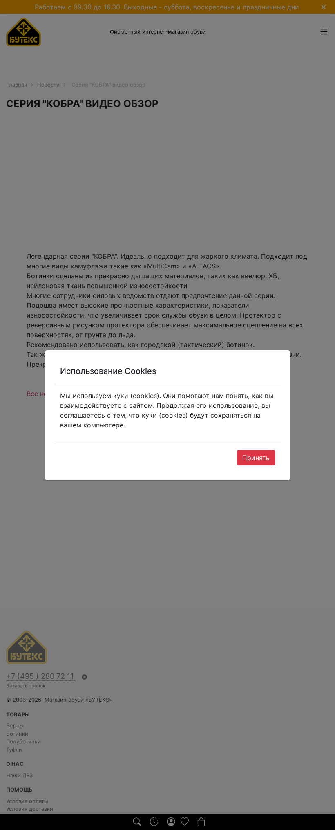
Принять (256, 458)
